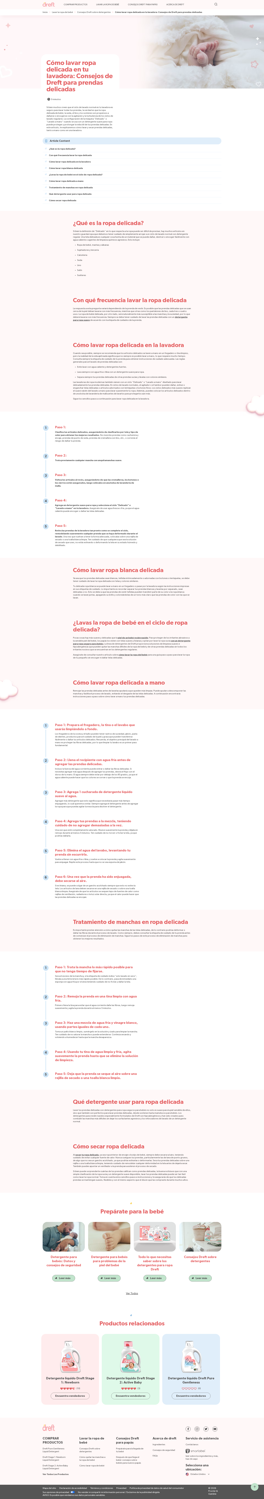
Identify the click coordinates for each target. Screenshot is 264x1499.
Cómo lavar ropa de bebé (91, 1466)
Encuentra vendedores (70, 1396)
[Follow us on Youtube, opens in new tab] (214, 1429)
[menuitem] (47, 12)
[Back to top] (254, 1487)
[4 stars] (70, 1388)
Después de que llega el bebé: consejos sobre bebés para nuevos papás (128, 1460)
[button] (61, 149)
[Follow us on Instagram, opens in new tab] (197, 1429)
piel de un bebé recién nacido (133, 638)
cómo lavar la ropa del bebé (133, 655)
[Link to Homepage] (49, 6)
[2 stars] (64, 1388)
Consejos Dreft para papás (143, 5)
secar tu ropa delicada (87, 1155)
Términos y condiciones (101, 1488)
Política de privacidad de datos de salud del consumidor (157, 1488)
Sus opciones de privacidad (56, 1492)
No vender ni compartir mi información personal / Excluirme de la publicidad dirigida (119, 1492)
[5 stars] (73, 1388)
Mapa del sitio (49, 1488)
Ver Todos (132, 1293)
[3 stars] (67, 1388)
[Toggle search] (216, 4)
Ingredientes (159, 1445)
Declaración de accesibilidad (73, 1488)
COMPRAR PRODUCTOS (75, 5)
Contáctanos (192, 1445)
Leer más (65, 1278)
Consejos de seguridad (164, 1450)
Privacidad (121, 1488)
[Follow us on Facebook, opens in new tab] (188, 1429)
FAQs (155, 1456)
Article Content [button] (60, 141)
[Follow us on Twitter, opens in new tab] (206, 1429)
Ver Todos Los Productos (56, 1474)
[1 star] (61, 1388)
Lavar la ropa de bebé (107, 5)
